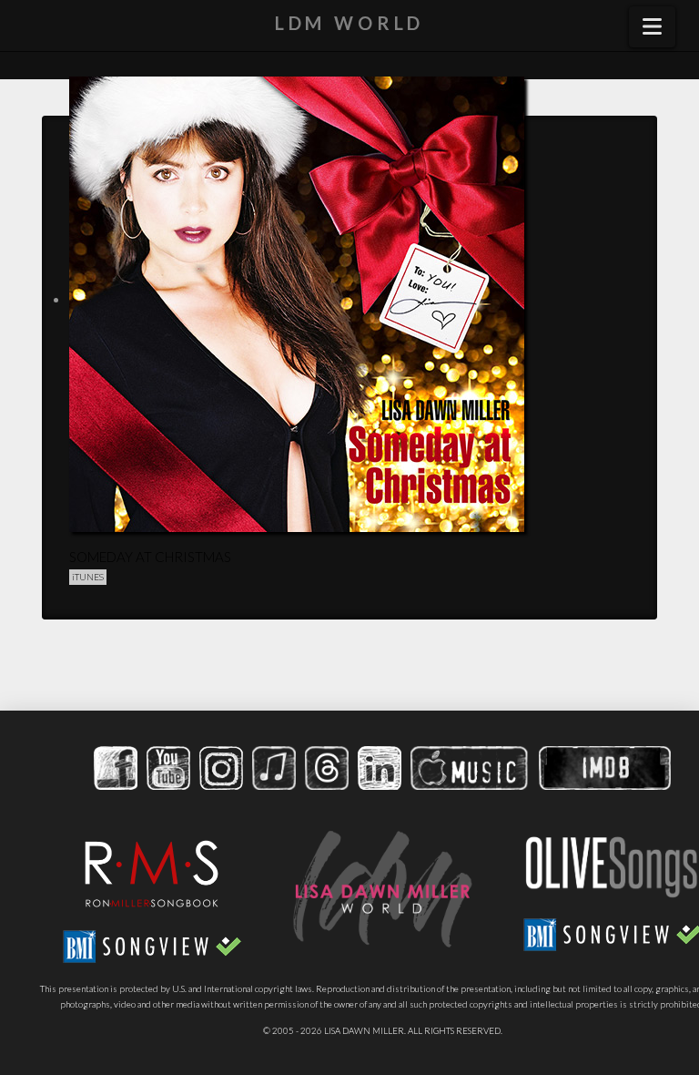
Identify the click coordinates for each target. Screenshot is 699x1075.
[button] (652, 27)
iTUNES (88, 576)
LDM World (350, 23)
